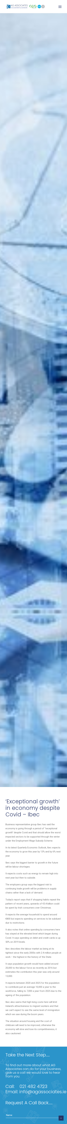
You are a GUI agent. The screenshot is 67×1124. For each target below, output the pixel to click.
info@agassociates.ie (42, 1092)
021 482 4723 (33, 1086)
